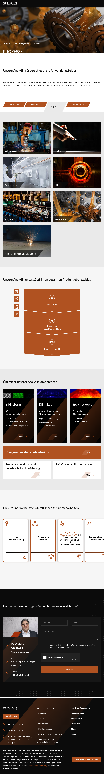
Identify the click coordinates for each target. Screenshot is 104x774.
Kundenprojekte (77, 713)
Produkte (36, 104)
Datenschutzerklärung (67, 645)
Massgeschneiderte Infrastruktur (27, 452)
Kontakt (74, 734)
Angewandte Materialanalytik (68, 533)
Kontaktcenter (11, 716)
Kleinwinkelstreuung (45, 729)
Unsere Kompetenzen (45, 708)
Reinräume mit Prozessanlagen (74, 464)
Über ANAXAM (77, 724)
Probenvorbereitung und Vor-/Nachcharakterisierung (23, 466)
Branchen (15, 104)
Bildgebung (41, 713)
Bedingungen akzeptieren (42, 646)
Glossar (74, 729)
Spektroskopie (42, 724)
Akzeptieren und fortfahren (86, 759)
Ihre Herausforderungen (80, 708)
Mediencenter (76, 718)
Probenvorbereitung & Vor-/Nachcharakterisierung (48, 740)
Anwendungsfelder (22, 44)
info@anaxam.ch (15, 730)
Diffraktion (41, 718)
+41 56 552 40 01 (20, 674)
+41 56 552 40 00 (16, 724)
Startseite (6, 44)
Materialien (78, 104)
